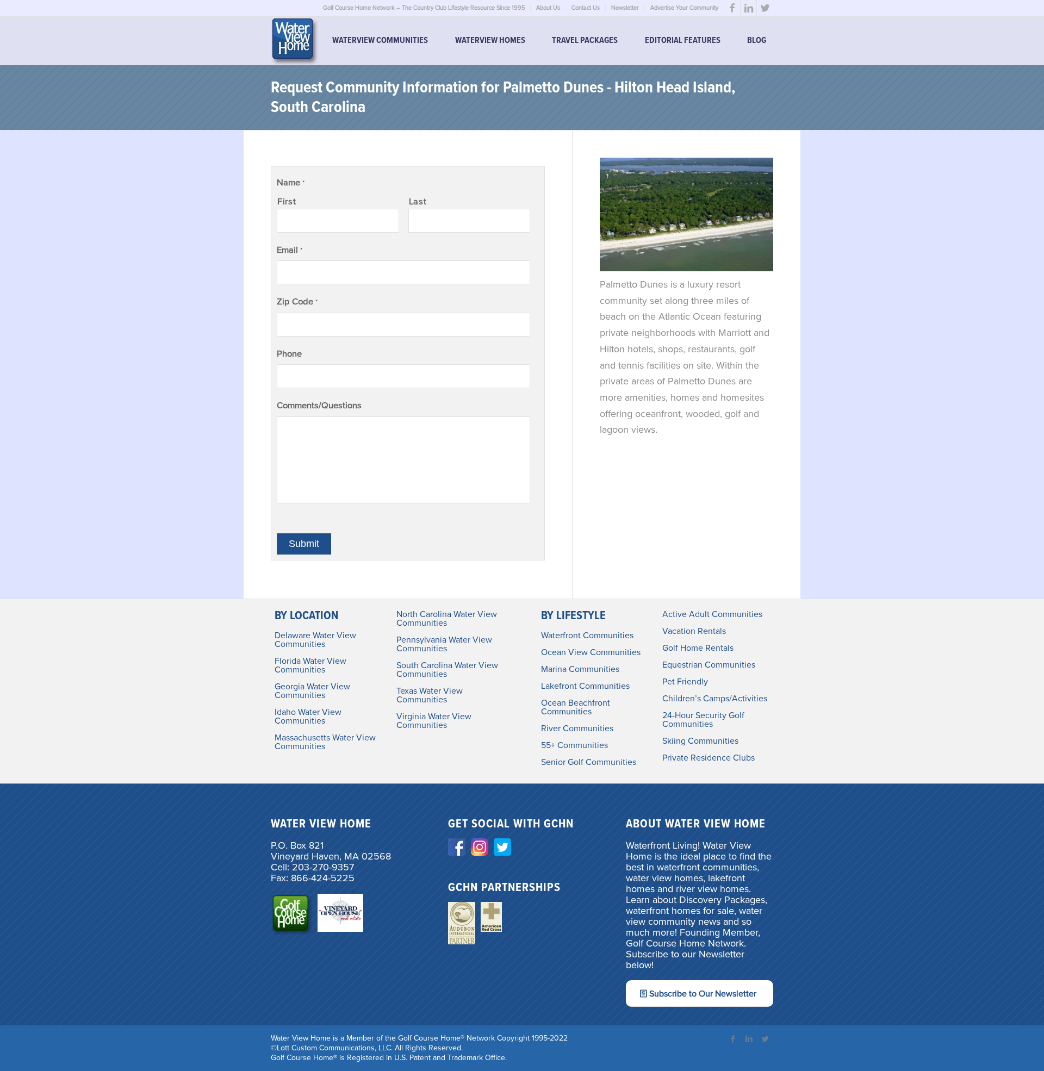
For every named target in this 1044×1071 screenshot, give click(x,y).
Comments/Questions (319, 405)
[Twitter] (765, 8)
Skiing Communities (700, 741)
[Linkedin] (748, 8)
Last (418, 201)
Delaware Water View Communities (315, 640)
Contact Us (585, 7)
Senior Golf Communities (588, 762)
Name (290, 182)
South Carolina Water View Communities (447, 670)
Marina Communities (580, 669)
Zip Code (297, 301)
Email (289, 250)
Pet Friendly (685, 681)
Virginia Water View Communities (433, 721)
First (286, 201)
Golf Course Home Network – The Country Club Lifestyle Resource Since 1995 (424, 7)
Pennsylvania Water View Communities (444, 644)
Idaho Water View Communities (308, 716)
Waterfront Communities (587, 635)
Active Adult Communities (712, 614)
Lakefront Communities (585, 686)
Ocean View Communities (591, 652)
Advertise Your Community (684, 7)
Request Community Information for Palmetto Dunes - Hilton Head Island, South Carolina (503, 98)
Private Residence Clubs (708, 757)
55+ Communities (574, 745)
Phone (289, 353)
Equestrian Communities (708, 664)
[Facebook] (732, 8)
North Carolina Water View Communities (446, 618)
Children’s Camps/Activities (714, 698)
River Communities (577, 728)
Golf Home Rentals (698, 648)
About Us (548, 7)
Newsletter (625, 7)
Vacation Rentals (694, 631)
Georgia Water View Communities (312, 691)
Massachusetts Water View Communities (325, 742)
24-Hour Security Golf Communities (703, 720)
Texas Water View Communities (429, 695)
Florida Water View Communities (310, 665)
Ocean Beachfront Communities (575, 707)
